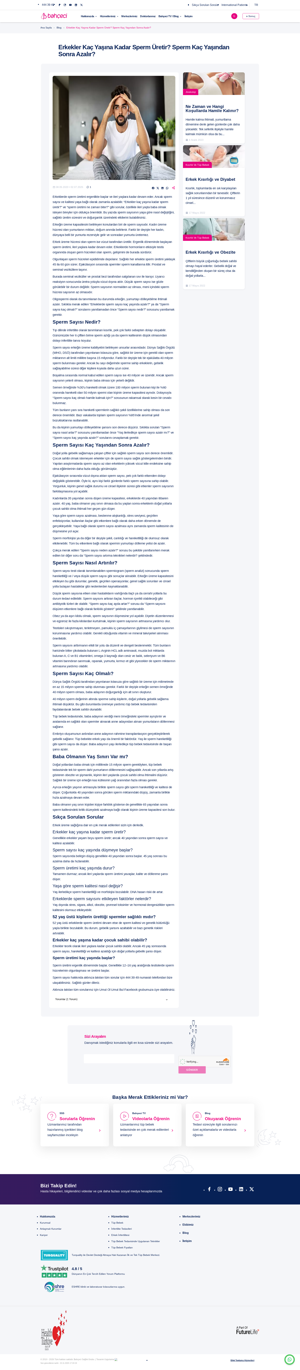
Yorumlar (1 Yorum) (66, 999)
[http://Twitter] (251, 1190)
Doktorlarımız (148, 16)
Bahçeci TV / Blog (169, 16)
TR (256, 4)
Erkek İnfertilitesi (120, 1235)
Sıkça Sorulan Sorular (205, 4)
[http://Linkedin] (241, 1190)
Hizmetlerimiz (108, 16)
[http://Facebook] (209, 1190)
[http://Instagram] (220, 1190)
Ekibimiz (188, 1224)
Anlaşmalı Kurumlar (50, 1228)
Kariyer (44, 1235)
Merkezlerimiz (129, 16)
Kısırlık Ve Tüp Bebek (197, 164)
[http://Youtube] (230, 1190)
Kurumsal (45, 1222)
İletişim (189, 16)
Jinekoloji (191, 92)
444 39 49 (48, 4)
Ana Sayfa (46, 27)
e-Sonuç (250, 16)
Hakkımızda (87, 16)
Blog (59, 27)
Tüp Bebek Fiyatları (122, 1247)
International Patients (235, 4)
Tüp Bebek (117, 1222)
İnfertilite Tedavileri (121, 1228)
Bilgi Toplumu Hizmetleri (242, 1360)
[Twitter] (81, 5)
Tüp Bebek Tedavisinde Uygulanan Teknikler (135, 1241)
